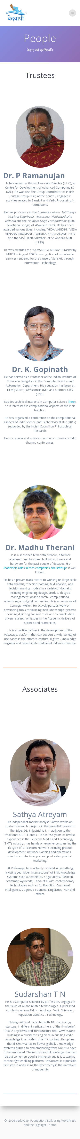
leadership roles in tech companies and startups (35, 568)
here (72, 402)
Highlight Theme (45, 1125)
